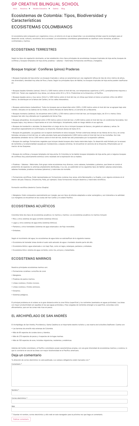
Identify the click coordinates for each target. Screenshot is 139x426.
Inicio (15, 9)
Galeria (55, 9)
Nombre (15, 390)
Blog (63, 9)
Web (13, 406)
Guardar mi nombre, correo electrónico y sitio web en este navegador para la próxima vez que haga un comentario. (58, 414)
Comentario (16, 364)
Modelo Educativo (40, 9)
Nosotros (23, 9)
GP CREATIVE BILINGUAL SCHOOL (45, 4)
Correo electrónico (19, 398)
